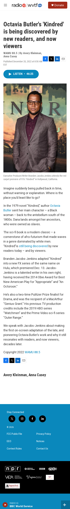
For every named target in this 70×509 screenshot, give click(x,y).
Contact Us (42, 448)
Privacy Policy (43, 434)
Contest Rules (14, 448)
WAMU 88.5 (32, 352)
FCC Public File (14, 434)
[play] (5, 504)
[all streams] (65, 504)
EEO (9, 441)
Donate (59, 5)
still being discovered (33, 246)
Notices (40, 441)
